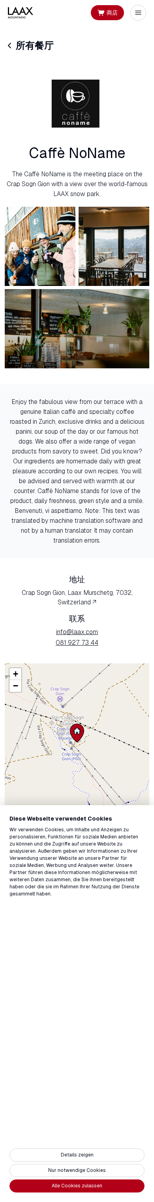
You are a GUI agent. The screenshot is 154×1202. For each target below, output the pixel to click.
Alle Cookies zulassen (77, 1186)
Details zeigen (77, 1155)
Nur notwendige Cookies (77, 1170)
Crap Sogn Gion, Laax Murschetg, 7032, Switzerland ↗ (77, 597)
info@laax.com (77, 632)
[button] (77, 733)
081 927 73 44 (77, 642)
